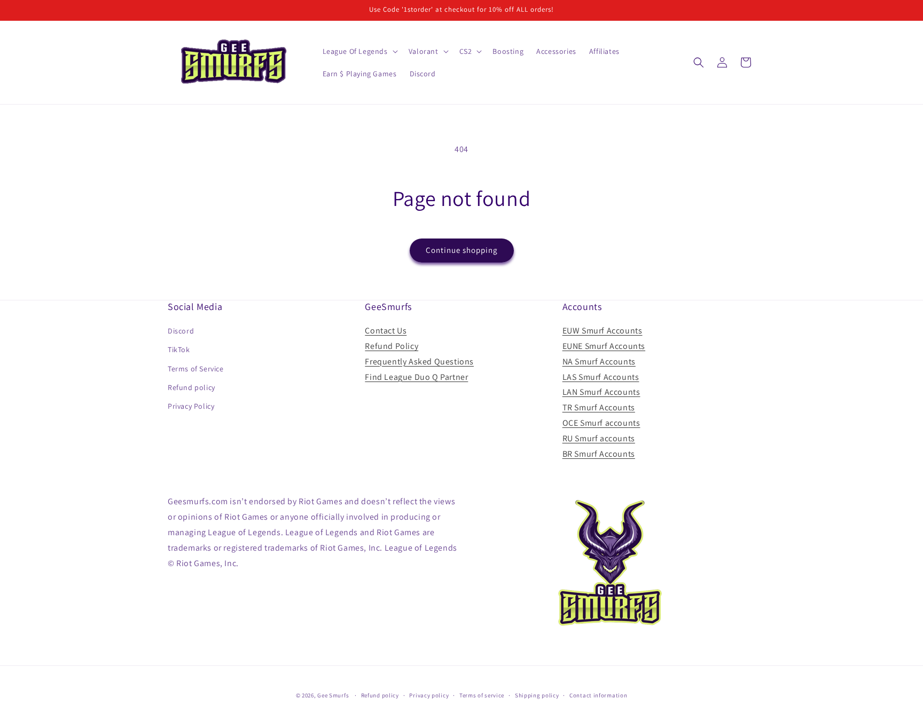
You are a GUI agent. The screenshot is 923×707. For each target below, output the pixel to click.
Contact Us (385, 330)
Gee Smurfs (333, 695)
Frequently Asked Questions (419, 361)
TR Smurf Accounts (598, 407)
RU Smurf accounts (598, 438)
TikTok (179, 350)
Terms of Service (196, 369)
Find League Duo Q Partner (416, 377)
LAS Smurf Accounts (600, 377)
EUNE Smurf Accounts (603, 346)
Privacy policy (429, 694)
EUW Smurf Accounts (602, 330)
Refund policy (191, 387)
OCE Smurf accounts (601, 422)
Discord (181, 331)
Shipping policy (537, 694)
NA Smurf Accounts (599, 361)
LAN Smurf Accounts (601, 392)
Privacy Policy (191, 406)
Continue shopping (462, 250)
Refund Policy (391, 346)
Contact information (598, 694)
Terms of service (481, 694)
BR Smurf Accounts (598, 453)
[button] (359, 51)
